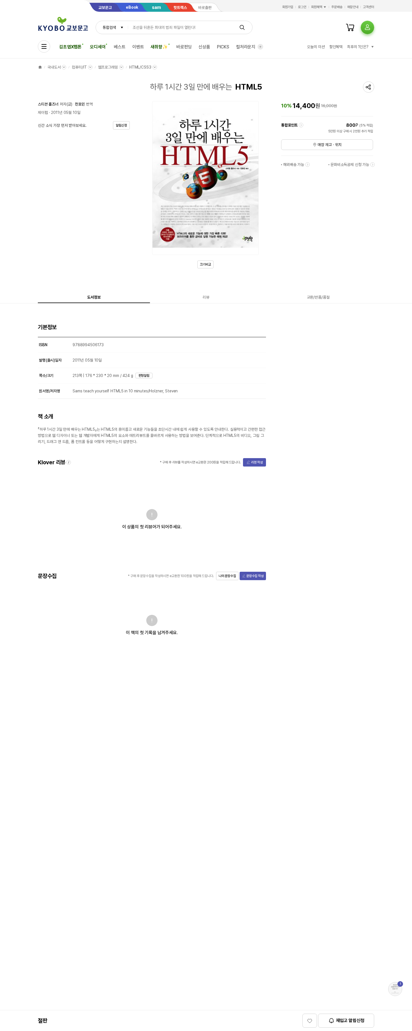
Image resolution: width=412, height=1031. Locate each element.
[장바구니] (350, 27)
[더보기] (260, 47)
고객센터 (368, 7)
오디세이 (97, 47)
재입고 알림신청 (350, 1020)
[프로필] (367, 27)
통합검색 (109, 27)
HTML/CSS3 (140, 67)
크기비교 (205, 264)
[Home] (40, 67)
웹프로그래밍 (108, 67)
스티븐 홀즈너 (48, 104)
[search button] (242, 27)
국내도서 (54, 67)
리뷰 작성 (257, 462)
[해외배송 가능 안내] (307, 164)
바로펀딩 (184, 47)
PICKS (223, 47)
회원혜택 (316, 7)
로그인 (302, 7)
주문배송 (336, 7)
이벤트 (138, 47)
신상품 (204, 47)
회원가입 (287, 7)
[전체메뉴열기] (44, 46)
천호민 (80, 104)
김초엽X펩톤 (70, 47)
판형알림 (144, 376)
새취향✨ (159, 47)
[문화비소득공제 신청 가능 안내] (372, 164)
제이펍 (43, 112)
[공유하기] (368, 87)
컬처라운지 (245, 47)
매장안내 (352, 7)
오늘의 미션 (316, 46)
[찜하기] (309, 1021)
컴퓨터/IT (79, 67)
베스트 (120, 47)
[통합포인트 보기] (301, 125)
